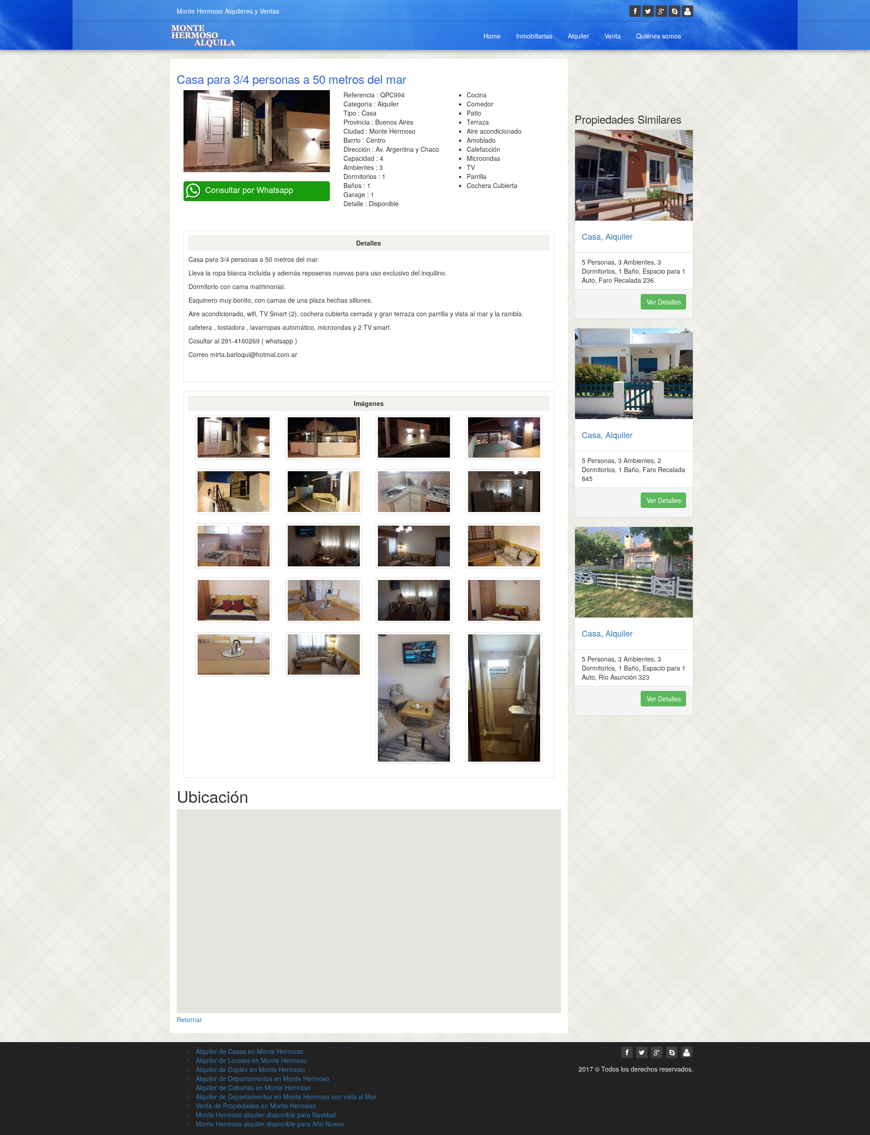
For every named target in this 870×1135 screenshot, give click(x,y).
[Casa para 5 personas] (634, 572)
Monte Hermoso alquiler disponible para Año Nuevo (270, 1123)
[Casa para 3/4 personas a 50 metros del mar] (233, 437)
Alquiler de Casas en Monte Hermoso (249, 1051)
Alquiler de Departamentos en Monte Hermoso (262, 1078)
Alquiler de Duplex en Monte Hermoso (250, 1069)
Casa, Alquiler (607, 236)
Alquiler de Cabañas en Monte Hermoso (253, 1087)
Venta (612, 35)
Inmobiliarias (534, 35)
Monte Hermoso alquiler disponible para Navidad (266, 1114)
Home (492, 35)
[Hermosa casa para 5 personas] (634, 175)
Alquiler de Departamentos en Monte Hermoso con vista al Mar (286, 1096)
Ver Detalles (664, 301)
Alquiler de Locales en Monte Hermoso (251, 1060)
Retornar (189, 1019)
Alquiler (578, 35)
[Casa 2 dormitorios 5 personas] (634, 373)
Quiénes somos (658, 35)
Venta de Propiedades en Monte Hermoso (256, 1105)
